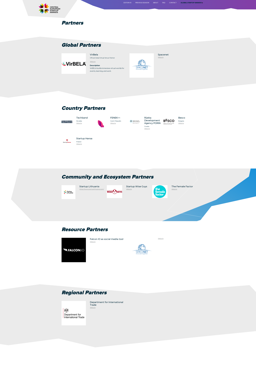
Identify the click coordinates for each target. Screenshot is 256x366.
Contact (173, 3)
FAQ (163, 3)
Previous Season (142, 3)
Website (93, 62)
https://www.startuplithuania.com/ (91, 189)
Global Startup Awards (191, 3)
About (155, 3)
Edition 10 (127, 3)
